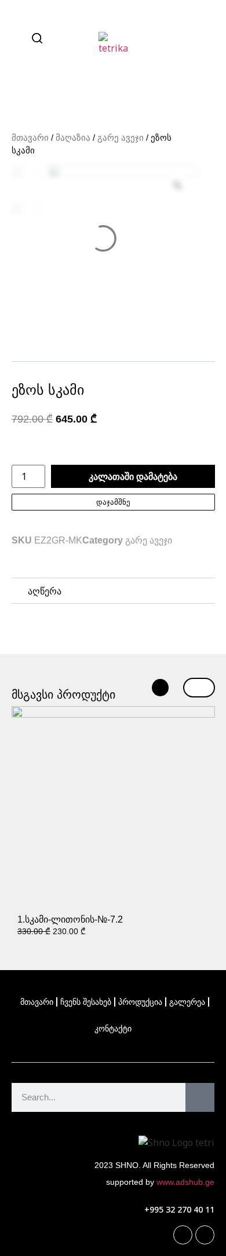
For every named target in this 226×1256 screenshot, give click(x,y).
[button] (113, 591)
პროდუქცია (140, 1002)
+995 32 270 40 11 (179, 1209)
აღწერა (44, 591)
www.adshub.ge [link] (185, 1182)
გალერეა (187, 1002)
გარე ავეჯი (120, 137)
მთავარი (30, 137)
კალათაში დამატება (133, 476)
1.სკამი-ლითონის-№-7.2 (70, 919)
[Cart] (202, 39)
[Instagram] (204, 1234)
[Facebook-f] (182, 1234)
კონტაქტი (113, 1028)
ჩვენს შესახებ (85, 1002)
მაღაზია (73, 137)
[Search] (199, 1097)
